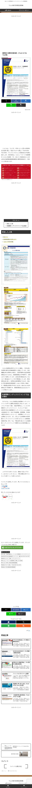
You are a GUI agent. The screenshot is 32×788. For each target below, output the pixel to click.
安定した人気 (10, 223)
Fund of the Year (6, 552)
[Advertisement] (16, 33)
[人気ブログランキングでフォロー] (12, 547)
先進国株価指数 (14, 562)
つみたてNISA (5, 562)
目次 (14, 220)
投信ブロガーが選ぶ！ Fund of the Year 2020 (12, 564)
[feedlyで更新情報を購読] (8, 625)
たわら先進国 (19, 560)
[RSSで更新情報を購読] (23, 625)
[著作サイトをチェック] (8, 621)
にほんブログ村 (5, 488)
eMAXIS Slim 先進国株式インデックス (10, 556)
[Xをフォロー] (23, 621)
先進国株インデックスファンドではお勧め (17, 225)
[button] (21, 105)
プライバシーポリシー (24, 783)
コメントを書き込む (16, 766)
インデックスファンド (15, 558)
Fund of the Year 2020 (24, 556)
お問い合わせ (8, 783)
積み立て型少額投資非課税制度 (9, 567)
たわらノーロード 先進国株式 (9, 560)
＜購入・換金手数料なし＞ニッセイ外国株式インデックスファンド (16, 554)
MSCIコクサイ (6, 558)
